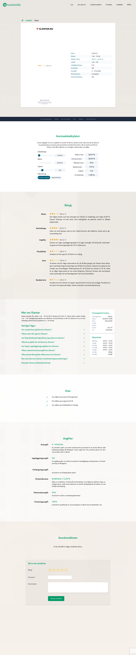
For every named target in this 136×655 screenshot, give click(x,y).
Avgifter (81, 119)
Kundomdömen (91, 119)
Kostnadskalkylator (46, 119)
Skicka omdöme (56, 598)
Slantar (36, 20)
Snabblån (29, 20)
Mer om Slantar (65, 119)
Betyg (56, 119)
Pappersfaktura (56, 177)
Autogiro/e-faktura (43, 177)
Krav (74, 119)
